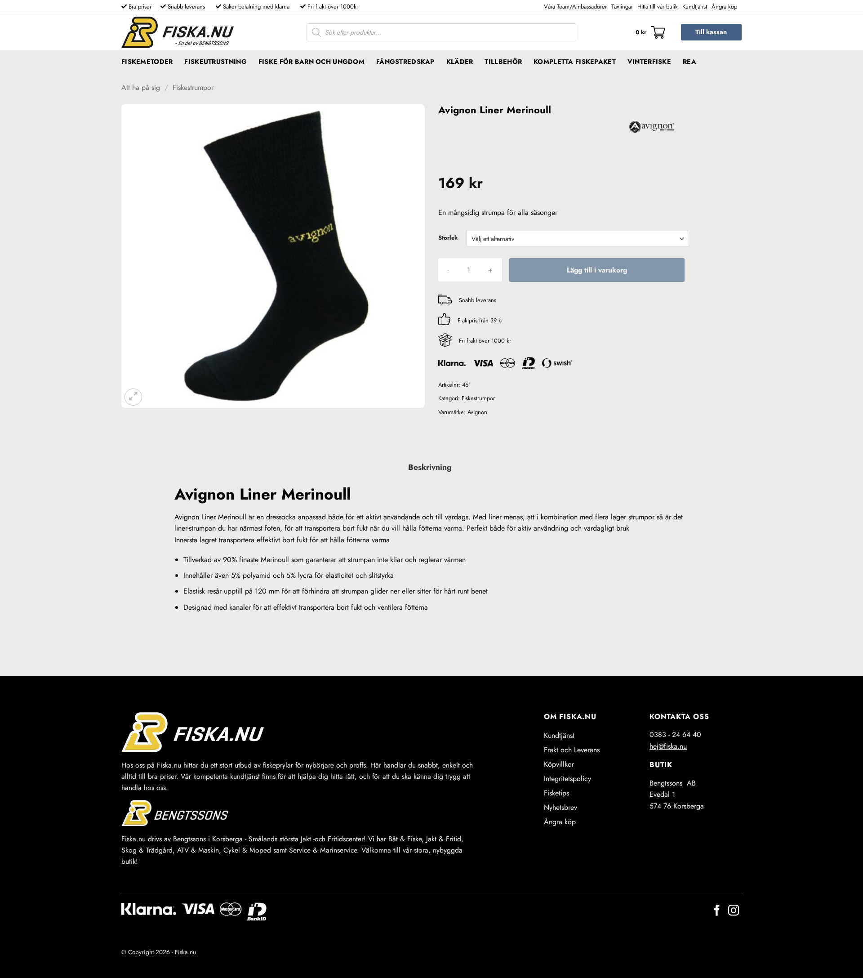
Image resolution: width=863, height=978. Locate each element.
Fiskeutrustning (215, 61)
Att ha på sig (140, 87)
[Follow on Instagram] (733, 911)
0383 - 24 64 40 (675, 734)
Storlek (448, 238)
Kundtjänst (694, 6)
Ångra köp (724, 6)
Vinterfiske (649, 61)
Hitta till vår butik (657, 6)
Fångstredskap (405, 61)
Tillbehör (503, 61)
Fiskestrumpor (193, 87)
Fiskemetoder (147, 61)
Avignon (477, 412)
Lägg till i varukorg (597, 270)
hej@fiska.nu (668, 746)
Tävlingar (622, 6)
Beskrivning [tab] (430, 467)
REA (689, 61)
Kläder (459, 61)
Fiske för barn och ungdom (311, 61)
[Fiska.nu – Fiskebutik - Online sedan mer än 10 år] (177, 32)
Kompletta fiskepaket (575, 61)
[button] (650, 32)
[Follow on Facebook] (717, 911)
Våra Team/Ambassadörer (575, 6)
